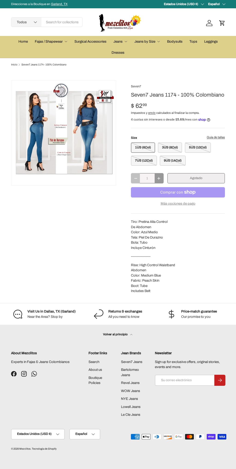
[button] (222, 23)
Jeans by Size (144, 41)
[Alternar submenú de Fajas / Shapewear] (66, 41)
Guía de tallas (216, 137)
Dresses (118, 52)
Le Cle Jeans (130, 414)
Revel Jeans (130, 383)
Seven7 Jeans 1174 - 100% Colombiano (43, 64)
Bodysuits (175, 41)
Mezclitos (25, 448)
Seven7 (136, 86)
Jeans (118, 41)
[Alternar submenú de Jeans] (126, 41)
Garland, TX (59, 4)
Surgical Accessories (90, 41)
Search (93, 362)
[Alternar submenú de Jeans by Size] (158, 41)
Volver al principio (115, 334)
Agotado (196, 178)
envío (152, 113)
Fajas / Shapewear (49, 41)
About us (95, 370)
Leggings (211, 41)
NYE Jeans (129, 399)
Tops (193, 41)
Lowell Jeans (131, 407)
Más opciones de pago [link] (178, 203)
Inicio (14, 64)
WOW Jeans (130, 391)
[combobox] (46, 22)
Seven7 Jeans (131, 362)
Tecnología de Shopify (44, 448)
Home (23, 41)
